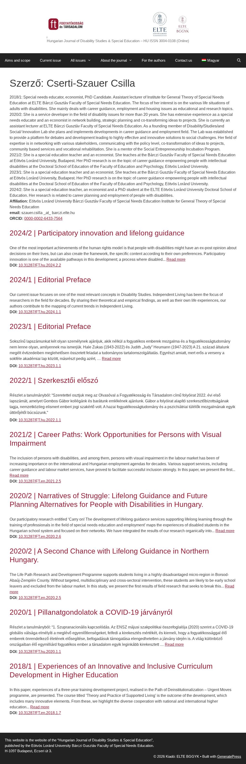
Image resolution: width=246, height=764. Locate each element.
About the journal (114, 60)
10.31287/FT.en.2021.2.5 (39, 481)
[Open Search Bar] (239, 60)
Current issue (50, 60)
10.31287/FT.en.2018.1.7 (39, 713)
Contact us (183, 60)
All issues (78, 60)
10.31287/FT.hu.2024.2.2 (39, 265)
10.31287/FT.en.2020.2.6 (39, 537)
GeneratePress (229, 756)
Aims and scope (17, 60)
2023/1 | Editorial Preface (50, 326)
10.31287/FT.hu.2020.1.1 (39, 652)
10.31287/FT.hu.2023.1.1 (39, 366)
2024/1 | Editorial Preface (50, 280)
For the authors (154, 60)
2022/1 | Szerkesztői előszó (54, 380)
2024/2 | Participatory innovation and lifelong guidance (97, 233)
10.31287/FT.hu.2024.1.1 (39, 312)
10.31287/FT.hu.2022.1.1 (39, 420)
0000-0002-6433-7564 (43, 218)
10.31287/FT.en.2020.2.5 (39, 598)
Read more (175, 259)
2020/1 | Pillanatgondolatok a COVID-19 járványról (91, 612)
